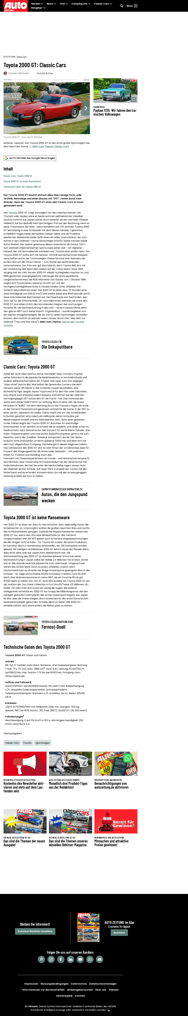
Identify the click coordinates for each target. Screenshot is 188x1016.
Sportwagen (43, 743)
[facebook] (60, 959)
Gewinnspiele (64, 996)
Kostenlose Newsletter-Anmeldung (35, 931)
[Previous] (8, 108)
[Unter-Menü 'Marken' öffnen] (42, 4)
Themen (114, 989)
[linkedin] (70, 959)
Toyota (12, 212)
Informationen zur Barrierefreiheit (43, 989)
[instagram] (51, 959)
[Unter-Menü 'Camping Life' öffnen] (89, 4)
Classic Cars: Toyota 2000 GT (18, 175)
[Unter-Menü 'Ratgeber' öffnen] (44, 8)
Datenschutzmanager (103, 983)
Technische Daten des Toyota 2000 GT (22, 186)
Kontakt (80, 996)
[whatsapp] (90, 959)
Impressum (31, 983)
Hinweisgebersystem (80, 989)
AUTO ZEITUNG (9, 56)
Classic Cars (101, 4)
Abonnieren (119, 932)
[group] (47, 115)
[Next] (85, 108)
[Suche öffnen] (121, 5)
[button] (47, 177)
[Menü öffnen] (135, 6)
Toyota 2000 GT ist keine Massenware (22, 181)
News (50, 4)
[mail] (99, 959)
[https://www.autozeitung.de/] (16, 6)
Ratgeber (37, 8)
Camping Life (79, 4)
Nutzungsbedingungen (55, 983)
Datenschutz (79, 983)
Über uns (100, 989)
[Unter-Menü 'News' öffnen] (55, 4)
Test (62, 4)
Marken (35, 4)
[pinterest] (41, 959)
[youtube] (80, 959)
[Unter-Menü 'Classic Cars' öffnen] (111, 4)
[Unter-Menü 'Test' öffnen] (67, 4)
